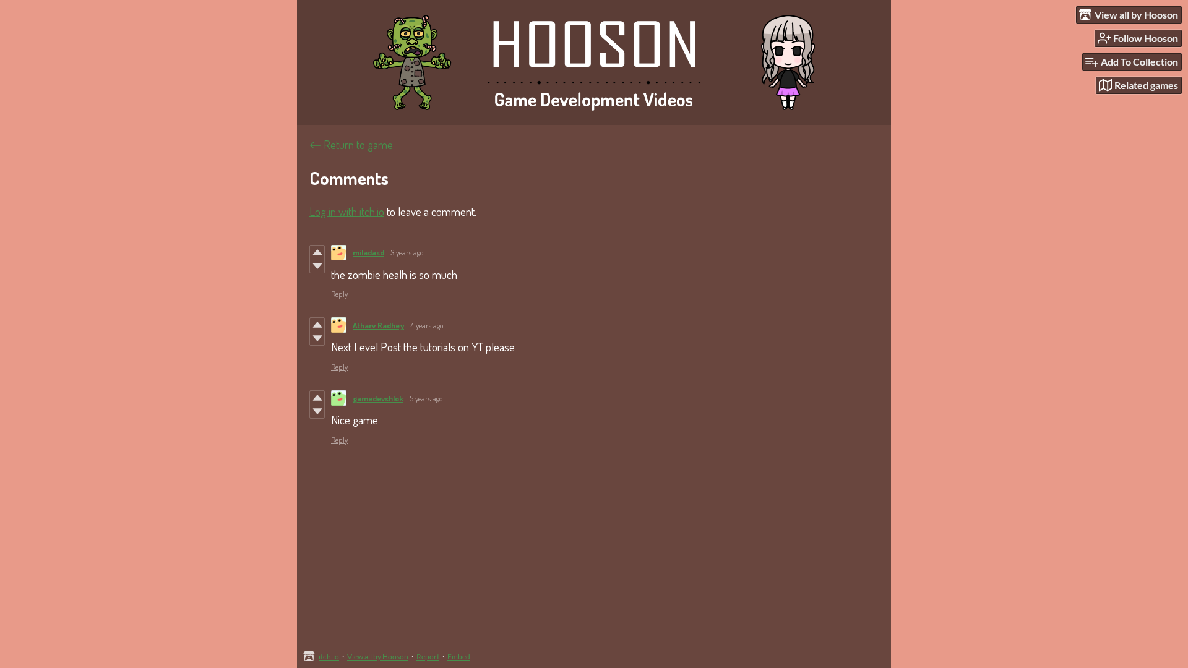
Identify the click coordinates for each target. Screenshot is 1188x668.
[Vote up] (317, 252)
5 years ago (426, 398)
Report (427, 656)
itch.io (329, 656)
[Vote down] (317, 266)
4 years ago (427, 325)
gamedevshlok (378, 398)
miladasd (368, 252)
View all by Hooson (377, 656)
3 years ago (407, 252)
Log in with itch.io (346, 211)
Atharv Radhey (378, 325)
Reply (339, 294)
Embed (458, 656)
